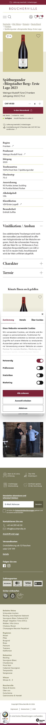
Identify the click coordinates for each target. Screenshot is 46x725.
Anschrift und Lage (11, 534)
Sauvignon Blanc (10, 660)
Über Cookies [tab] (37, 320)
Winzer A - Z (8, 680)
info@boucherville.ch (16, 528)
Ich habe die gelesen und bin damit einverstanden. (25, 512)
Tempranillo (8, 670)
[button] (9, 17)
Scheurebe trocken (11, 613)
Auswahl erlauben (23, 401)
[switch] (40, 368)
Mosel (5, 635)
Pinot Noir (7, 665)
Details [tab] (22, 320)
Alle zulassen (23, 393)
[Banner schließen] (42, 314)
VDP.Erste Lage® (10, 204)
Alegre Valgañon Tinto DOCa (15, 621)
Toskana (6, 648)
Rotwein (26, 24)
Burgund (6, 640)
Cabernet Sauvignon (11, 668)
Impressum (14, 709)
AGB (34, 709)
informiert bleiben (10, 498)
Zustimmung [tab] (8, 320)
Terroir (8, 272)
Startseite (6, 24)
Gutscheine (7, 693)
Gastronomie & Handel (12, 695)
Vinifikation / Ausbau (19, 225)
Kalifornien (7, 651)
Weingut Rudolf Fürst (12, 154)
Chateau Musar (9, 626)
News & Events (9, 688)
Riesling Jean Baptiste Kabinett (16, 616)
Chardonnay (8, 663)
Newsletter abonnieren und (14, 495)
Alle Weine (16, 24)
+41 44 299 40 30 (14, 525)
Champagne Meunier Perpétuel (16, 628)
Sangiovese (7, 673)
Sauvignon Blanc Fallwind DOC (15, 618)
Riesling (6, 658)
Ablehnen (23, 408)
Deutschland (36, 24)
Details (6, 554)
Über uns (6, 690)
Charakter (10, 263)
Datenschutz (25, 709)
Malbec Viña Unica (11, 623)
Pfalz (5, 638)
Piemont (6, 646)
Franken (8, 26)
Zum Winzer (23, 413)
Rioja (5, 643)
